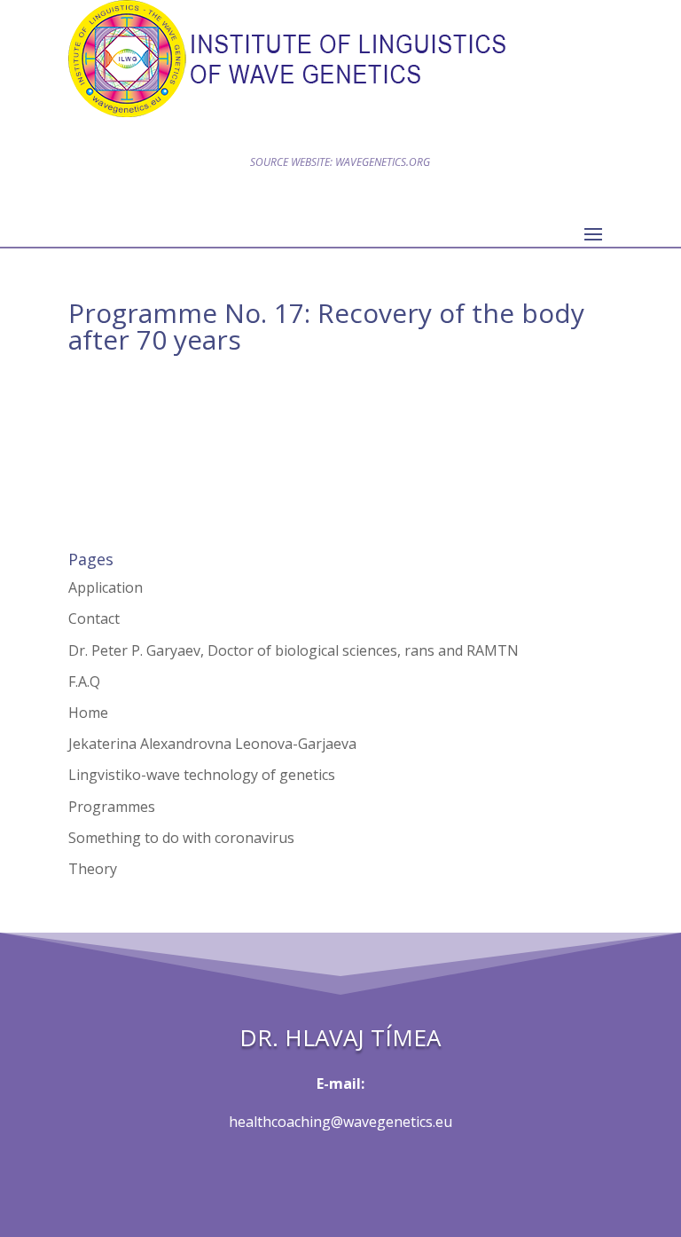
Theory (92, 869)
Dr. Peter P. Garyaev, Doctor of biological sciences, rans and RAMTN (293, 650)
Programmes (111, 806)
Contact (94, 618)
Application (105, 587)
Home (88, 712)
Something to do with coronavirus (181, 837)
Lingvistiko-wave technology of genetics (201, 774)
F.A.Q (84, 681)
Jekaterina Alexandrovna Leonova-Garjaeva (212, 743)
